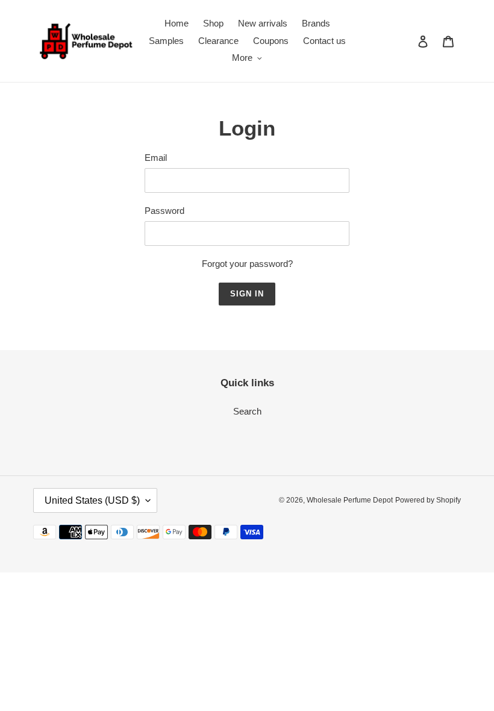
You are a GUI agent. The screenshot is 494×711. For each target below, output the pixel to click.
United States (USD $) (92, 500)
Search (247, 411)
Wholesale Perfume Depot (350, 500)
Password (164, 210)
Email (156, 157)
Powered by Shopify (428, 500)
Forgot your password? (247, 263)
